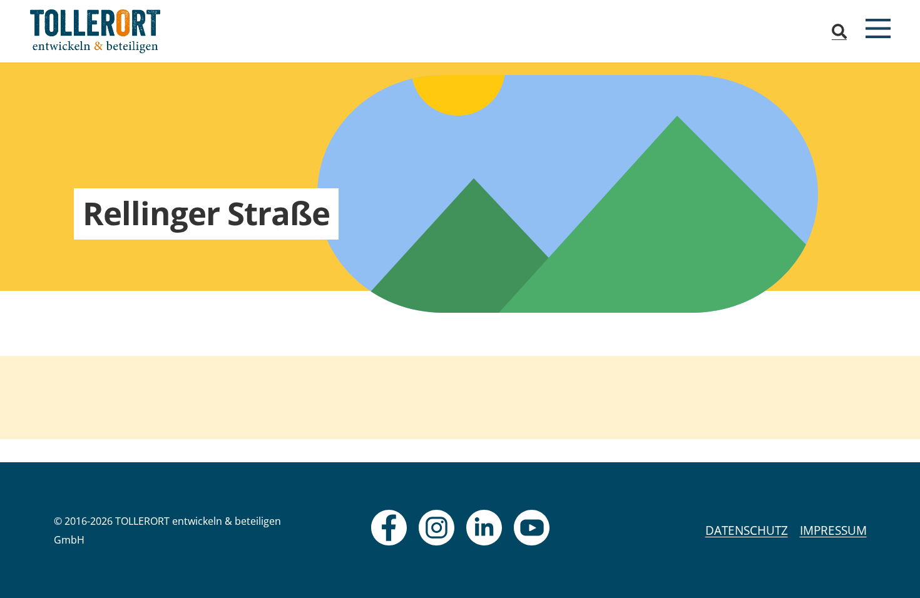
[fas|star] (389, 527)
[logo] (95, 31)
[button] (839, 31)
